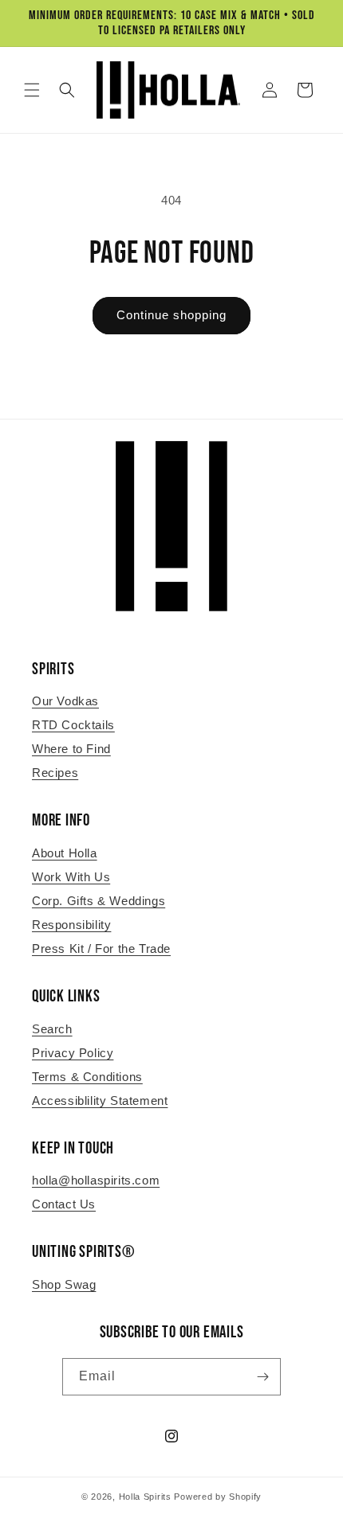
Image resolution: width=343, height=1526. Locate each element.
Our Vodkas (65, 701)
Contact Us (64, 1204)
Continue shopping (171, 315)
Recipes (55, 772)
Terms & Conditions (87, 1076)
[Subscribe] (262, 1376)
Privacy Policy (72, 1053)
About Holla (64, 853)
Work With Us (71, 877)
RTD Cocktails (73, 725)
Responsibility (71, 924)
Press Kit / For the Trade (101, 948)
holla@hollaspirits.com (96, 1180)
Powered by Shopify (218, 1496)
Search (52, 1029)
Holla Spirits (145, 1496)
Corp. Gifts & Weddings (98, 900)
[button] (31, 89)
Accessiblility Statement (100, 1100)
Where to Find (71, 748)
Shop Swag (64, 1284)
